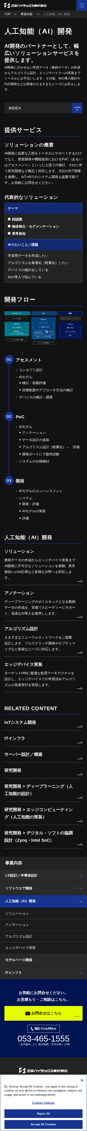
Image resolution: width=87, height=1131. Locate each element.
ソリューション (17, 913)
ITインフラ (13, 972)
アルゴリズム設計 (18, 936)
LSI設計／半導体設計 (21, 875)
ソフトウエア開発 (18, 888)
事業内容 (27, 14)
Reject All (43, 1113)
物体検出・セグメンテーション (35, 226)
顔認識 (17, 219)
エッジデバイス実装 (20, 947)
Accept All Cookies (43, 1124)
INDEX (15, 108)
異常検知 (19, 233)
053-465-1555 (43, 1038)
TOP (7, 14)
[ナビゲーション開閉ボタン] (81, 5)
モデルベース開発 (18, 960)
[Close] (82, 1080)
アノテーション (17, 925)
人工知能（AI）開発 (20, 901)
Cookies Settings (43, 1103)
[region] (43, 1102)
